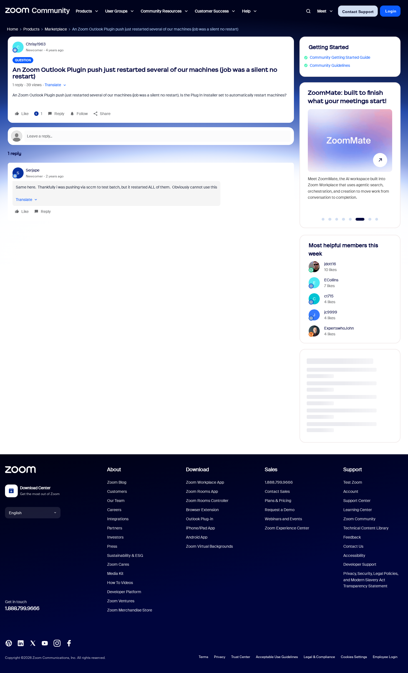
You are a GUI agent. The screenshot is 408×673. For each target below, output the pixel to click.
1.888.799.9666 (22, 608)
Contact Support (358, 11)
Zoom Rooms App (202, 491)
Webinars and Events (283, 518)
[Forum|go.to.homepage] (37, 11)
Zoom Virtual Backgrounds (209, 546)
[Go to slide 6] (357, 219)
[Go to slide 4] (343, 219)
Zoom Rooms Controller (207, 500)
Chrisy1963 (36, 44)
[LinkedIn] (20, 642)
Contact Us (353, 546)
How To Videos (120, 582)
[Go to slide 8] (376, 219)
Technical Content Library (366, 528)
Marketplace (56, 29)
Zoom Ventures (120, 600)
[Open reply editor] (151, 136)
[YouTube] (44, 642)
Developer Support (359, 564)
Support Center (357, 500)
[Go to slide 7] (366, 219)
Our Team (116, 500)
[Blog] (8, 642)
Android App (196, 537)
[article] (150, 191)
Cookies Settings (354, 657)
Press (112, 546)
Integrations (118, 518)
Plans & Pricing (278, 500)
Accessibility (354, 555)
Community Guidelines (330, 65)
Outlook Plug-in (199, 518)
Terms (203, 657)
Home (12, 29)
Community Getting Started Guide (340, 57)
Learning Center (357, 509)
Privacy (219, 657)
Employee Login (385, 657)
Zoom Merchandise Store (129, 610)
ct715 (329, 296)
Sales (271, 469)
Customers (117, 491)
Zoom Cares (118, 564)
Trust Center (240, 657)
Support (352, 469)
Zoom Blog (116, 482)
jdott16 (330, 263)
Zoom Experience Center (287, 528)
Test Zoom (352, 482)
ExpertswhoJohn (339, 328)
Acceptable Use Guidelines (277, 657)
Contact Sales (277, 491)
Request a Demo (279, 509)
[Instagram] (57, 642)
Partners (114, 528)
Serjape (32, 170)
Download (197, 469)
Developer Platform (124, 591)
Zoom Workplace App (205, 482)
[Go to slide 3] (336, 219)
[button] (56, 85)
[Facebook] (68, 642)
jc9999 (330, 312)
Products (31, 29)
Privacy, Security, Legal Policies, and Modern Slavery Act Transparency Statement (370, 579)
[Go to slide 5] (350, 219)
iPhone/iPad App (200, 528)
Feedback (352, 537)
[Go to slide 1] (323, 219)
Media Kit (115, 573)
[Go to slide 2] (330, 219)
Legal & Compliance (319, 657)
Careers (114, 509)
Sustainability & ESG (125, 555)
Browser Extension (202, 509)
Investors (115, 537)
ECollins (331, 279)
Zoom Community (359, 518)
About (114, 469)
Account (350, 491)
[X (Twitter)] (32, 642)
